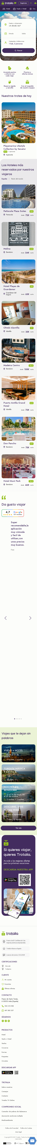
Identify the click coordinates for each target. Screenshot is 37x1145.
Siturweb (7, 966)
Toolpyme (8, 969)
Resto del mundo (17, 179)
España (4, 179)
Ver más (18, 828)
